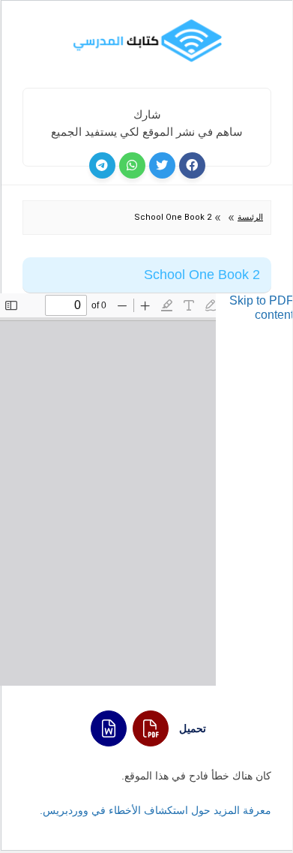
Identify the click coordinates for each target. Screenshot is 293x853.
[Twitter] (162, 165)
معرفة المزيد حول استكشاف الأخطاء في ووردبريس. (155, 810)
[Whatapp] (132, 165)
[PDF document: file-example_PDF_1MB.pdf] (108, 489)
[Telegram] (102, 165)
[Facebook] (192, 165)
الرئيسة (250, 217)
